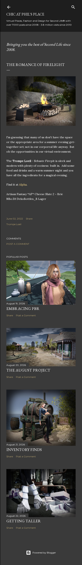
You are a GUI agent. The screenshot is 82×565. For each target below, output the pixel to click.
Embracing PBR (22, 308)
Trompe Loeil (13, 224)
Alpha (23, 184)
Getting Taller (23, 520)
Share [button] (29, 218)
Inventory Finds (24, 449)
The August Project (28, 370)
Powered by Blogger (44, 552)
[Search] (73, 6)
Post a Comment (17, 243)
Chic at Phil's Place (25, 14)
